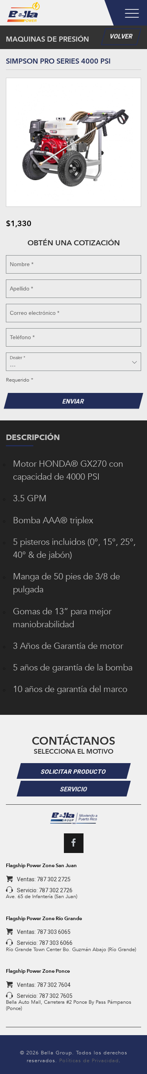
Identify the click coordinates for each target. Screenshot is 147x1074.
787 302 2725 (54, 879)
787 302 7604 (54, 985)
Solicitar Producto (73, 771)
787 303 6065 (54, 932)
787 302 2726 (56, 890)
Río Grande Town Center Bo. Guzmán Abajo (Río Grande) (71, 949)
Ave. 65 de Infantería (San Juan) (41, 896)
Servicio (73, 789)
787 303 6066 (56, 943)
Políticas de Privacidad (89, 1060)
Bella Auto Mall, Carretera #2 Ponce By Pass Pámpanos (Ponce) (68, 1005)
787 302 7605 (56, 996)
